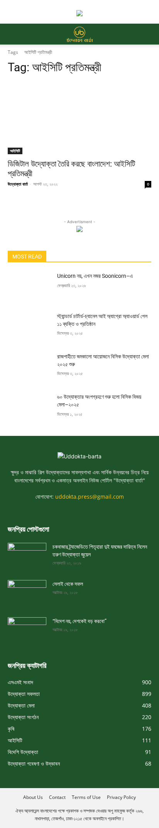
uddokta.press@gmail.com (89, 496)
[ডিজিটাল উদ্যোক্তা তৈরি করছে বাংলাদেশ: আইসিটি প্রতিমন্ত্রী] (79, 118)
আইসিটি (15, 150)
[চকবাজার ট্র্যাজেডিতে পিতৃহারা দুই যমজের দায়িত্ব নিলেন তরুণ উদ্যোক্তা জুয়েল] (27, 554)
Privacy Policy (121, 797)
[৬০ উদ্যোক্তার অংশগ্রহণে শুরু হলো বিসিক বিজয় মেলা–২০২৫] (29, 408)
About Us (33, 797)
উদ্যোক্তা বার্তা (18, 184)
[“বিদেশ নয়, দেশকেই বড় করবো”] (27, 628)
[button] (13, 34)
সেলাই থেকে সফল (67, 584)
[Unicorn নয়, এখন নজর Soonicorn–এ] (29, 287)
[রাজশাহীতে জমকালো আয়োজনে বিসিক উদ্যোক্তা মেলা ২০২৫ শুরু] (29, 368)
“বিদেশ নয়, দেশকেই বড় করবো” (79, 621)
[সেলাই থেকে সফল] (27, 591)
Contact (57, 797)
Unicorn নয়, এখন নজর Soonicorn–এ (95, 276)
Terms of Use (86, 797)
